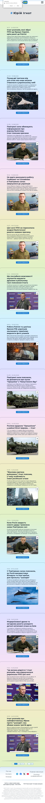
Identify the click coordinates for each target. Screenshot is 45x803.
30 (19, 763)
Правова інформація (36, 772)
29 (22, 763)
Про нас (8, 771)
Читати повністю (22, 64)
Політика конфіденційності (36, 775)
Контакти (8, 774)
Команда (8, 776)
